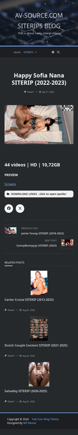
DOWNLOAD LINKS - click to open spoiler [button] (38, 194)
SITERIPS (28, 52)
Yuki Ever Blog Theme (45, 419)
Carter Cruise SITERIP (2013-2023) (29, 300)
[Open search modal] (58, 52)
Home (17, 52)
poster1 (30, 92)
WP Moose (29, 423)
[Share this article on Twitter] (20, 208)
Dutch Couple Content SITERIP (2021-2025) (36, 345)
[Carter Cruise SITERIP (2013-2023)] (39, 283)
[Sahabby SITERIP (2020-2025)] (39, 374)
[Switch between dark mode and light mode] (53, 52)
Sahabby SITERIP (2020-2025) (26, 391)
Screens (10, 184)
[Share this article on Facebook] (9, 208)
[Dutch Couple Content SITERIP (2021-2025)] (39, 328)
